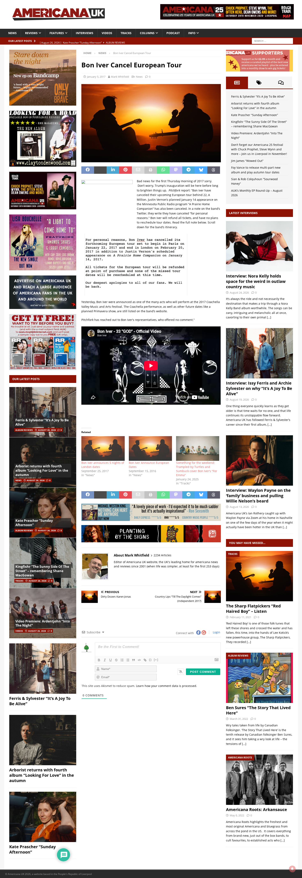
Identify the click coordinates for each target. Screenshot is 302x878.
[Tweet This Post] (100, 170)
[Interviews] (259, 246)
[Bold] (99, 660)
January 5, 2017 (96, 76)
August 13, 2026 (239, 507)
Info (191, 33)
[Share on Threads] (213, 170)
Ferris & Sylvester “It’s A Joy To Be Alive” (42, 422)
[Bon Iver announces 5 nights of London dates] (102, 448)
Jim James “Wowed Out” (247, 161)
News (12, 33)
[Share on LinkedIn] (113, 170)
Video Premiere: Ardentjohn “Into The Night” (42, 623)
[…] (269, 317)
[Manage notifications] (292, 869)
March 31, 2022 (239, 719)
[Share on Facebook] (87, 170)
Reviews (31, 33)
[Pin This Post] (125, 170)
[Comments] (281, 83)
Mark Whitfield (120, 76)
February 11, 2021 (240, 617)
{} (150, 659)
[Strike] (116, 660)
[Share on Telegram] (188, 170)
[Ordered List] (122, 660)
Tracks (126, 33)
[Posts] (237, 83)
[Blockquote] (133, 660)
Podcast (173, 33)
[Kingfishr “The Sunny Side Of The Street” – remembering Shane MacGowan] (42, 563)
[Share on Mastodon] (175, 170)
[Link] (145, 660)
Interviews (84, 33)
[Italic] (105, 660)
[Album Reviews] (259, 678)
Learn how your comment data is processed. (166, 686)
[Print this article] (150, 170)
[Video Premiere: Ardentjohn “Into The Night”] (42, 613)
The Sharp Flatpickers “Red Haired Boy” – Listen (253, 608)
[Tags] (259, 83)
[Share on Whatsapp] (163, 170)
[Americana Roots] (259, 780)
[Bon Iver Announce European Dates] (150, 448)
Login (216, 632)
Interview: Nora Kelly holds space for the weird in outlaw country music (256, 281)
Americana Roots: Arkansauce (256, 809)
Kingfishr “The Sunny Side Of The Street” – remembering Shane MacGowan (42, 570)
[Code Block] (139, 660)
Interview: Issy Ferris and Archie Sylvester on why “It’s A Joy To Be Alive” (259, 388)
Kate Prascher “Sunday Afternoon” (34, 522)
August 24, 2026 (239, 292)
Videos (107, 33)
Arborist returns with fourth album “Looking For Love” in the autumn (41, 470)
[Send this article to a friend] (138, 170)
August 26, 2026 (47, 430)
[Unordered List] (128, 660)
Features (57, 33)
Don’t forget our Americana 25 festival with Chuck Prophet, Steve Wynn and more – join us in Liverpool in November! (259, 149)
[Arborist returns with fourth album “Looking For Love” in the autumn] (42, 462)
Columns (147, 33)
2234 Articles (162, 555)
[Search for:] (272, 41)
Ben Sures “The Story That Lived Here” (258, 710)
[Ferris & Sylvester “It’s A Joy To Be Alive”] (42, 412)
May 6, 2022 (237, 815)
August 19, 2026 (239, 399)
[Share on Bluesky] (201, 170)
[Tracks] (259, 576)
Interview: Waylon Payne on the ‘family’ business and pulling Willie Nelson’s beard (258, 495)
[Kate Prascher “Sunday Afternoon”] (42, 512)
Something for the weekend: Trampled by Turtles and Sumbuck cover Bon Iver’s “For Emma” (196, 469)
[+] (156, 659)
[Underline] (110, 660)
